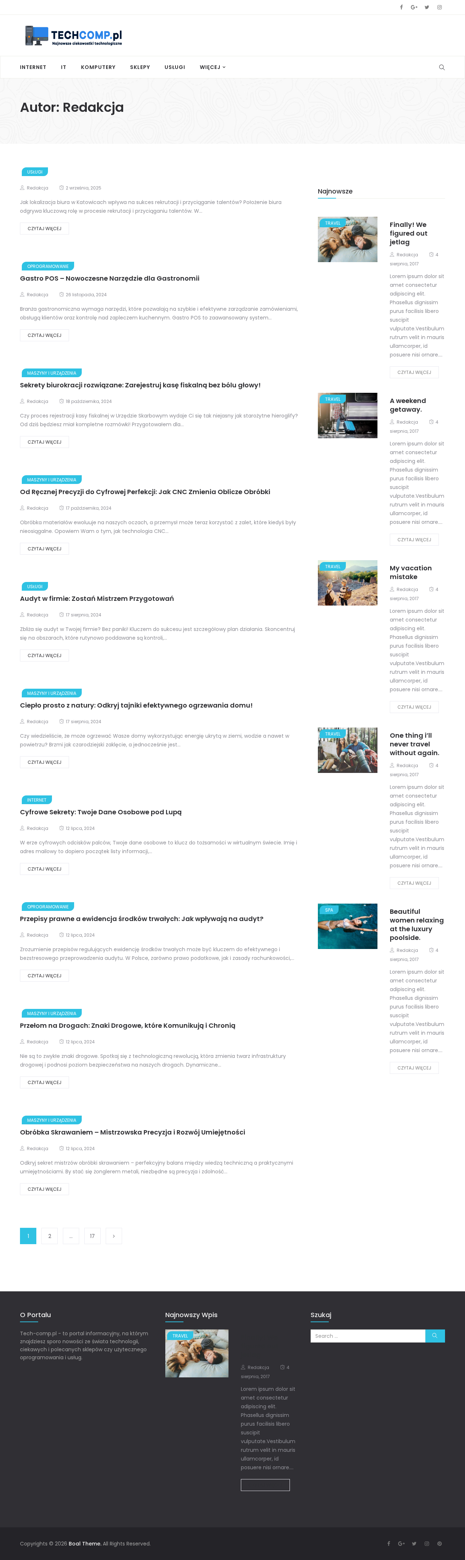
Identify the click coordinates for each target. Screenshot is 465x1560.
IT (63, 67)
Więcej (210, 67)
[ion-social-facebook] (401, 7)
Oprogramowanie (48, 266)
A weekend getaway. (408, 405)
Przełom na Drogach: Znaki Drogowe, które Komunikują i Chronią (127, 1025)
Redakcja (37, 188)
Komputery (98, 67)
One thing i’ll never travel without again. (414, 744)
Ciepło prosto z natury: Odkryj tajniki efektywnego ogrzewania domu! (136, 705)
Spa (329, 910)
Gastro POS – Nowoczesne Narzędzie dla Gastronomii (109, 278)
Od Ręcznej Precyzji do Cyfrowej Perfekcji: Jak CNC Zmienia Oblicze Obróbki (145, 491)
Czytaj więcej (44, 228)
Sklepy (140, 67)
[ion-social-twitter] (426, 7)
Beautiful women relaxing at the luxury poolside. (417, 924)
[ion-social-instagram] (439, 7)
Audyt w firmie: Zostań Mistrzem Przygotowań (97, 598)
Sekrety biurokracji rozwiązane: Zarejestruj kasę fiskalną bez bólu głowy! (140, 385)
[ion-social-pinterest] (439, 1543)
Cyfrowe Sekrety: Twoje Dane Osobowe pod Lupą (101, 811)
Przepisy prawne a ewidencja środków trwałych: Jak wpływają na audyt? (141, 918)
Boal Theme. (85, 1543)
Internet (33, 67)
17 (92, 1236)
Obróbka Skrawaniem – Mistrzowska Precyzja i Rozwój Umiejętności (132, 1132)
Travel (332, 223)
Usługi (175, 67)
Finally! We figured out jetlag (409, 233)
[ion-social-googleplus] (414, 7)
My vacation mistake (411, 572)
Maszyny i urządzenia (51, 373)
